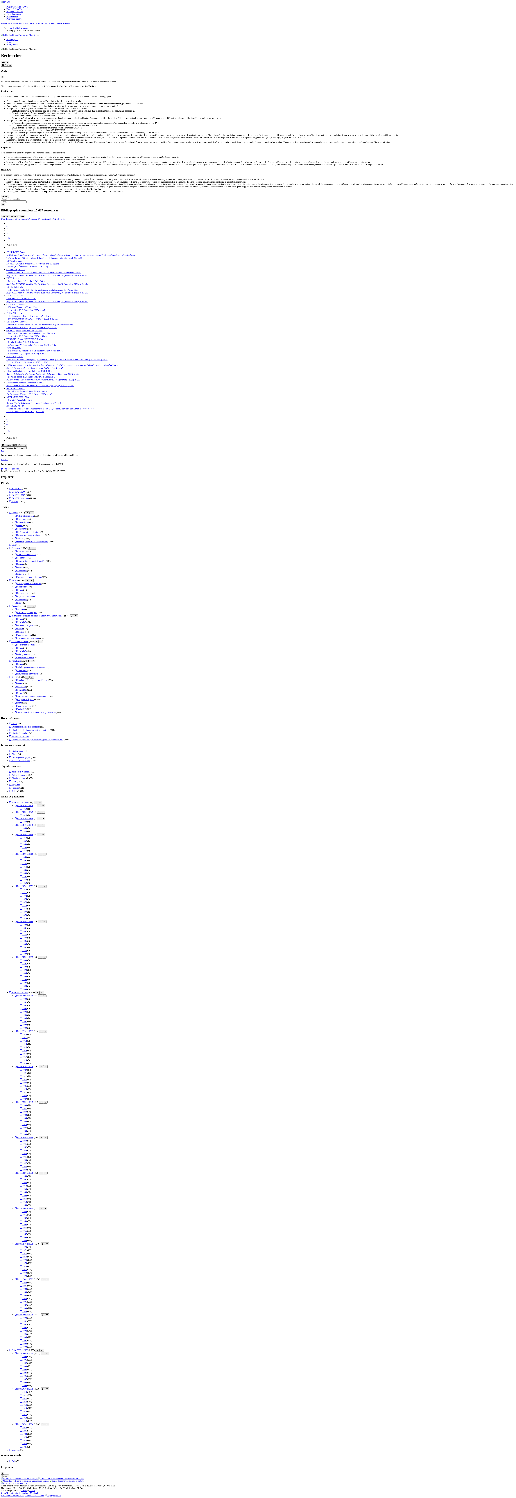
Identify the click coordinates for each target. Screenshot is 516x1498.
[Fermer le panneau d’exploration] (2, 1473)
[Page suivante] (7, 240)
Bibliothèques (12, 16)
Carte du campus (13, 14)
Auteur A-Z (34, 219)
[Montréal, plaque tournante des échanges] (19, 1478)
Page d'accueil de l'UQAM (17, 7)
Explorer (7, 65)
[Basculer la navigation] (38, 35)
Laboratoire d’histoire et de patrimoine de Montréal (48, 23)
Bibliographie (12, 39)
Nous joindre (11, 44)
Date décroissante (8, 219)
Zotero (24, 1490)
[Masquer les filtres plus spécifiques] (32, 512)
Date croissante (22, 219)
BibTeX (4, 459)
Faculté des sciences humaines (14, 23)
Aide (6, 62)
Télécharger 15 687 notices (15, 448)
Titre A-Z (53, 219)
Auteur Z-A (44, 219)
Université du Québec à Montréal (19, 1493)
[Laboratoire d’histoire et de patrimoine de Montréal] (61, 1478)
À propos (10, 42)
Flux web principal (11, 469)
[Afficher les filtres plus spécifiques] (27, 512)
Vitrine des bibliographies (17, 28)
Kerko (32, 1490)
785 (8, 238)
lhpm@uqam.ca (54, 1496)
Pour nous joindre (14, 19)
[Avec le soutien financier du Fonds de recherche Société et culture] (67, 1481)
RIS (2, 450)
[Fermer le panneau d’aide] (2, 77)
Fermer (5, 196)
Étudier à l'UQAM (14, 9)
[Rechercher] (3, 204)
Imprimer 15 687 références (15, 445)
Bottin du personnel (14, 11)
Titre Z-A (61, 219)
